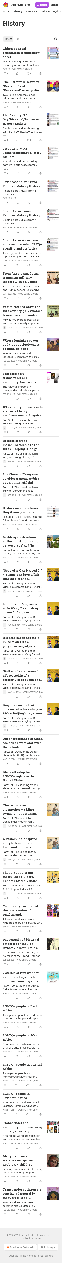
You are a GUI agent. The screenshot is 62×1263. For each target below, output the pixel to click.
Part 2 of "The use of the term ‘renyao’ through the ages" (20, 455)
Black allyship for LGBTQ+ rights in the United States (19, 776)
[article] (31, 61)
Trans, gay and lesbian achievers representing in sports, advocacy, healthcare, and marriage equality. (22, 254)
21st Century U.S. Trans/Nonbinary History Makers (22, 153)
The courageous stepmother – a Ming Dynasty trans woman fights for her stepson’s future (20, 809)
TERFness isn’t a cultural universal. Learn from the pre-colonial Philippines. (20, 355)
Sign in (55, 4)
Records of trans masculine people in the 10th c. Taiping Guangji (21, 445)
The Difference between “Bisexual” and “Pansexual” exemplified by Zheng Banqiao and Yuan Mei (22, 86)
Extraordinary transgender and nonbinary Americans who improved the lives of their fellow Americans (23, 378)
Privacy (41, 1235)
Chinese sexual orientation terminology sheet (21, 53)
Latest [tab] (8, 39)
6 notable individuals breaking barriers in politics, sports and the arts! (23, 129)
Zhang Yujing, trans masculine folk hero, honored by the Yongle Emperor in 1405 (20, 877)
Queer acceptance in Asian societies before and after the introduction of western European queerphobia (23, 743)
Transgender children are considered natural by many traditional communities (22, 1193)
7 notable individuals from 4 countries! (19, 221)
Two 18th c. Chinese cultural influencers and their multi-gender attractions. (19, 96)
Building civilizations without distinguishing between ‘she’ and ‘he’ (20, 541)
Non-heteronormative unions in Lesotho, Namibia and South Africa (21, 1104)
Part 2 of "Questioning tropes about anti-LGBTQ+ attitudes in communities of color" (21, 753)
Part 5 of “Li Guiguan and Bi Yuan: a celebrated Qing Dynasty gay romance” (22, 585)
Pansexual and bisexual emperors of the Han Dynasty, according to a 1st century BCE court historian (23, 944)
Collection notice (31, 1238)
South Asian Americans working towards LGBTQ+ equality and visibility (22, 244)
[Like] (5, 265)
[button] (6, 11)
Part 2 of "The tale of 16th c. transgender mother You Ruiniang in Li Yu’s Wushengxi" (21, 819)
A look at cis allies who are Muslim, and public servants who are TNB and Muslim (22, 920)
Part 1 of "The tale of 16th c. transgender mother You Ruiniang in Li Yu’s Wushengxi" (21, 853)
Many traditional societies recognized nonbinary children (18, 1160)
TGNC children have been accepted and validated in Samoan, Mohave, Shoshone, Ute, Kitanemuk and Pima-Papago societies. (23, 1204)
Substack (14, 1255)
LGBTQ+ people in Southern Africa (16, 1096)
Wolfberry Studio (22, 69)
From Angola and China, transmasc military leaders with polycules (21, 277)
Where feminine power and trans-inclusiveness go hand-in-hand (21, 344)
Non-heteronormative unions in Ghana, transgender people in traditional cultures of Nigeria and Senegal (23, 1045)
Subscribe (42, 4)
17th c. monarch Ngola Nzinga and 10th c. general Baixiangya (21, 288)
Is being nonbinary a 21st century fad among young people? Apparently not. (23, 1170)
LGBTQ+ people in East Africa (20, 1008)
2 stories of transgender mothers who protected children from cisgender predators (21, 977)
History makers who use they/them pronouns (21, 510)
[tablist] (12, 39)
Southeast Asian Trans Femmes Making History (21, 184)
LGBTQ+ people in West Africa (20, 1037)
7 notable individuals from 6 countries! (19, 192)
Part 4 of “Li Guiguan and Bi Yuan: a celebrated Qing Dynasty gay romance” (22, 618)
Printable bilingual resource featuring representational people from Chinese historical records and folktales (23, 63)
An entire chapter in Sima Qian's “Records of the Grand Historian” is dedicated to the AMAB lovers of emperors (22, 954)
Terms (50, 1235)
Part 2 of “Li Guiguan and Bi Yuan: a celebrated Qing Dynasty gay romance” (22, 685)
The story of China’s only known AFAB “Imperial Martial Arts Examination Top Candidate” (22, 887)
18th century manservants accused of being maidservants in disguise (23, 411)
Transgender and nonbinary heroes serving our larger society (22, 1127)
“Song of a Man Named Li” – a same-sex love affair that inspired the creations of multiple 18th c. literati (22, 574)
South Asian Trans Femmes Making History (21, 213)
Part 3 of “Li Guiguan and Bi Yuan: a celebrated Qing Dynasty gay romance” (22, 652)
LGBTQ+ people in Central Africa (22, 1066)
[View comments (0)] (17, 73)
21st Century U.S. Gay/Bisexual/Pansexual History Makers (22, 119)
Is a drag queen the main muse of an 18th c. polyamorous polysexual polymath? (21, 642)
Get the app (48, 1247)
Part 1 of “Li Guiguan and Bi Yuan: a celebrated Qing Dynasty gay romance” (22, 719)
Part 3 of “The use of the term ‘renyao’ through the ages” (20, 421)
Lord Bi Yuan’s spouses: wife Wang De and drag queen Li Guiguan (20, 608)
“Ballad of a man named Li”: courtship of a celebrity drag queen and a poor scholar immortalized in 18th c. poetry (23, 675)
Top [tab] (17, 39)
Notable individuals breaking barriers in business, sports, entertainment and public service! (22, 163)
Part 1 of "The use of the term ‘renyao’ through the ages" (20, 488)
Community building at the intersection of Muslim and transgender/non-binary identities (21, 910)
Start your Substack (22, 1247)
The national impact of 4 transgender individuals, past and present (22, 388)
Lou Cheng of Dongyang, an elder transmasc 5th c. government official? (21, 478)
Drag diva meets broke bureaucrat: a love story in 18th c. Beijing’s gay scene (22, 709)
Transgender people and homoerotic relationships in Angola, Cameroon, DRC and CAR (22, 1074)
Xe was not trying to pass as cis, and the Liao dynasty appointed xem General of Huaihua (21, 321)
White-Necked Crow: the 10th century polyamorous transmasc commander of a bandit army (22, 311)
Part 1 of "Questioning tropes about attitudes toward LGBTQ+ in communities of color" (21, 786)
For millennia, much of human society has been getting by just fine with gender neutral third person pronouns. (21, 551)
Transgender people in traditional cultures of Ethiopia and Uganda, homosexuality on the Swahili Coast (22, 1016)
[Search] (55, 39)
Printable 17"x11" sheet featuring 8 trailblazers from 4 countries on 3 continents (22, 518)
